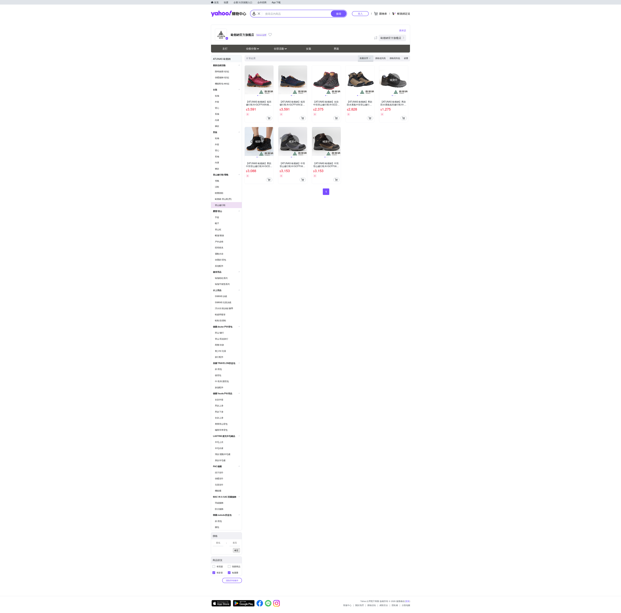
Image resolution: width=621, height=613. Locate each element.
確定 (236, 550)
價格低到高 (380, 58)
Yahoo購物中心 (228, 14)
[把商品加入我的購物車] (269, 118)
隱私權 (395, 605)
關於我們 (359, 605)
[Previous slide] (247, 80)
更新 (407, 601)
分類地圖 (406, 605)
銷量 (406, 58)
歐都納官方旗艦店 (391, 38)
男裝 (336, 48)
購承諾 (402, 30)
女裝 (308, 48)
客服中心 (347, 605)
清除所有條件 (232, 580)
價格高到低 (395, 58)
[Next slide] (271, 80)
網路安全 (384, 605)
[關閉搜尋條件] (259, 14)
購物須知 (371, 605)
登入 (360, 13)
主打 (225, 48)
